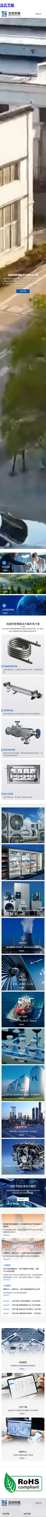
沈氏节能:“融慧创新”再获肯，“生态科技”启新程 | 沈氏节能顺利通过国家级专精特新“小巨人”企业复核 (27, 1313)
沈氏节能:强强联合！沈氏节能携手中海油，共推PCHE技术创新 (21, 1270)
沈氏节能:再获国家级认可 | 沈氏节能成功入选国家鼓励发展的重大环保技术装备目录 (27, 1305)
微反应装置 (8, 794)
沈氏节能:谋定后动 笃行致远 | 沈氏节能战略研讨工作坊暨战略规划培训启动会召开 (27, 1309)
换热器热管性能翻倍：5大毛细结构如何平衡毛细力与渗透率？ (23, 1225)
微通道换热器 (9, 750)
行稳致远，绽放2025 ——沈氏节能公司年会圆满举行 (22, 1253)
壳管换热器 (8, 710)
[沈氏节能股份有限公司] (11, 14)
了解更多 (5, 570)
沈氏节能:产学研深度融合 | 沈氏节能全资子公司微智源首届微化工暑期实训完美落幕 (27, 1301)
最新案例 (21, 1199)
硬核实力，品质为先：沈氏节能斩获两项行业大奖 (21, 1289)
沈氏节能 (7, 5)
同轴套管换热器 (10, 666)
